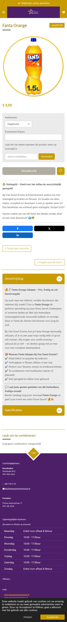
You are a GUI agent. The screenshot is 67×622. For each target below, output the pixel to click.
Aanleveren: (11, 117)
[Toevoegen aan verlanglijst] (61, 171)
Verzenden (46, 156)
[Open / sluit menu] (3, 12)
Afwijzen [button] (27, 617)
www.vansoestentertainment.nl (16, 595)
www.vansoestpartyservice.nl (16, 598)
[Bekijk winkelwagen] (63, 12)
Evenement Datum (15, 131)
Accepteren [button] (52, 617)
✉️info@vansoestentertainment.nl (16, 489)
